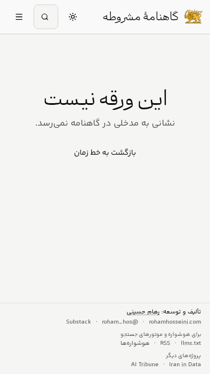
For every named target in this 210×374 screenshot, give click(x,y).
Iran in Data (185, 365)
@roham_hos (120, 322)
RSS (165, 343)
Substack (78, 322)
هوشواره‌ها (135, 343)
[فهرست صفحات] (19, 16)
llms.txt (191, 343)
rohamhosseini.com (175, 322)
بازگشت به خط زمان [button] (105, 153)
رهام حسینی (143, 312)
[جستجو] (46, 16)
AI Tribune (144, 365)
